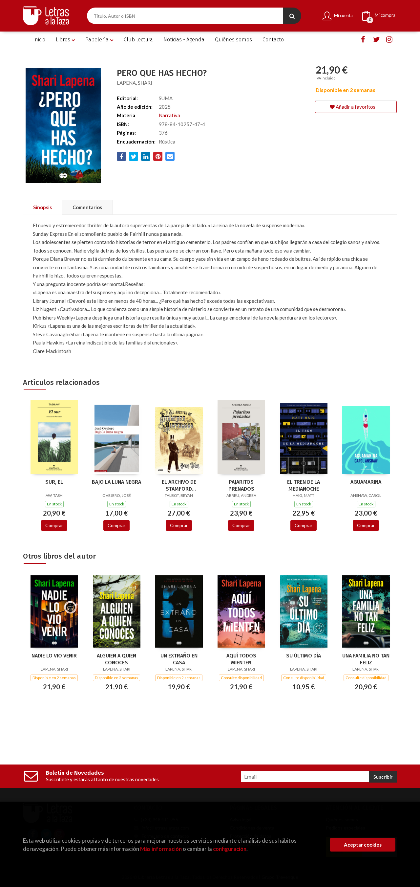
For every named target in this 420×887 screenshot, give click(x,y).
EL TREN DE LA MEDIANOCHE (303, 485)
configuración (229, 848)
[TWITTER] (376, 39)
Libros (64, 39)
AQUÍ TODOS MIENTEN (241, 659)
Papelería (97, 39)
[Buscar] (292, 16)
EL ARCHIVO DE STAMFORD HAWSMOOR (179, 485)
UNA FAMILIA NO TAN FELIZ (365, 659)
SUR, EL (54, 482)
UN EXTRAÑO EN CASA (179, 659)
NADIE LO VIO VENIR (54, 656)
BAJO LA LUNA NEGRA (116, 482)
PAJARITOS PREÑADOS (241, 485)
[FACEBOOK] (363, 39)
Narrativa (169, 115)
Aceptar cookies (363, 845)
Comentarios (87, 207)
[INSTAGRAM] (389, 39)
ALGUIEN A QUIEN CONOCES (116, 659)
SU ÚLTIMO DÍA (303, 656)
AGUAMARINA (365, 482)
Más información (161, 848)
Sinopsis (42, 207)
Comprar (54, 525)
